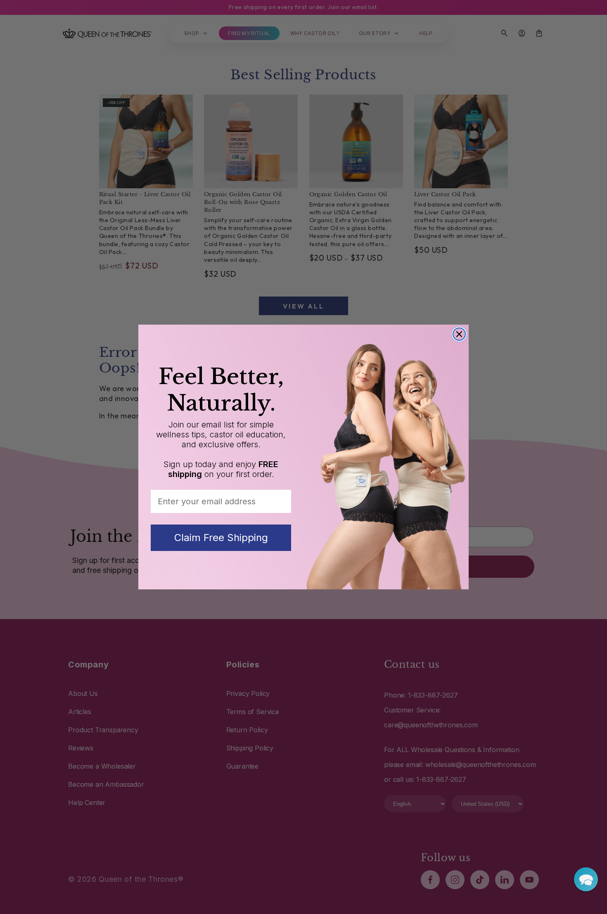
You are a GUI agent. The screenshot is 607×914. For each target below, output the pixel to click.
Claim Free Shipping (221, 538)
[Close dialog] (459, 334)
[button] (586, 879)
